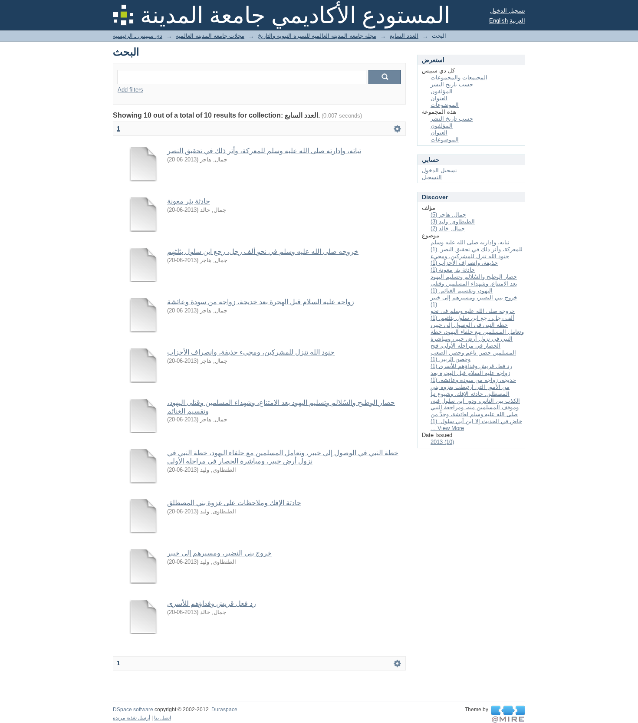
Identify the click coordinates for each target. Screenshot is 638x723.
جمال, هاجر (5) (448, 214)
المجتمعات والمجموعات (459, 77)
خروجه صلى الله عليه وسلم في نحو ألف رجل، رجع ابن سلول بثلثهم (262, 251)
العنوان (439, 98)
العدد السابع (404, 36)
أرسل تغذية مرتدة (131, 718)
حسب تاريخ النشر (452, 84)
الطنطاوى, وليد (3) (453, 221)
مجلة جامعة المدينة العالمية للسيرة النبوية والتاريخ (317, 36)
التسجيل (432, 177)
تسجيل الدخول (507, 10)
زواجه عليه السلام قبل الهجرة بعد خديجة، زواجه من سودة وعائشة (260, 302)
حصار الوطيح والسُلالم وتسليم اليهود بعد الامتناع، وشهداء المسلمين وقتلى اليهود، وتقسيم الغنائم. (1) (474, 283)
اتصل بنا (162, 718)
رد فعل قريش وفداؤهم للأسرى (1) (471, 366)
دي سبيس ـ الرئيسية (137, 36)
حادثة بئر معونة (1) (453, 269)
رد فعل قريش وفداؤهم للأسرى (211, 603)
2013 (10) (442, 442)
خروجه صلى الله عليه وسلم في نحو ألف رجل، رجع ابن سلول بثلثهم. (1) (473, 314)
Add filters (130, 89)
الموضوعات (445, 105)
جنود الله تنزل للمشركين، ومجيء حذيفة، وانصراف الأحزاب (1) (470, 259)
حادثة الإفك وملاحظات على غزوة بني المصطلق (234, 502)
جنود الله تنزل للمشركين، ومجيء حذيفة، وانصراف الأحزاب (251, 352)
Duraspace (224, 710)
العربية (517, 20)
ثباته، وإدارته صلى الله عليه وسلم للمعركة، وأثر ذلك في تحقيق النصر (264, 150)
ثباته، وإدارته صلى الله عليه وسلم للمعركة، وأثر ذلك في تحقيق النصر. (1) (477, 246)
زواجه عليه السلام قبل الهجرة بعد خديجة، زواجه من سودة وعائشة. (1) (473, 376)
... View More (447, 428)
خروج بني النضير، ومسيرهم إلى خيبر (219, 553)
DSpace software (133, 710)
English (498, 20)
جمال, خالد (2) (448, 228)
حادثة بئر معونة (188, 201)
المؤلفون (442, 91)
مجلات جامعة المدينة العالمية (210, 36)
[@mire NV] (508, 714)
